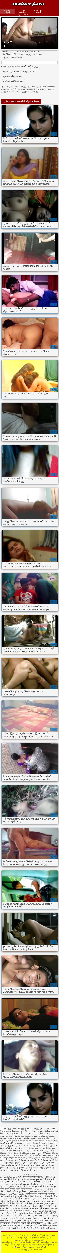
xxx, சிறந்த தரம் (37, 1128)
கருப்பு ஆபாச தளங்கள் (9, 1141)
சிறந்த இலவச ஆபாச (39, 1165)
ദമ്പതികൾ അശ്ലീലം (20, 1208)
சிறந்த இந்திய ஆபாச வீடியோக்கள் (14, 1165)
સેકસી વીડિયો (33, 1184)
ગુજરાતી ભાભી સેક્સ (8, 1225)
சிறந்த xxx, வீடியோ (15, 1150)
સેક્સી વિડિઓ (38, 1206)
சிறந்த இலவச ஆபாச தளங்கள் (26, 1167)
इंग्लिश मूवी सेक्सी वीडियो (15, 1184)
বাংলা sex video (23, 1225)
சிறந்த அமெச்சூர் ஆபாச (47, 1153)
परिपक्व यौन (31, 1194)
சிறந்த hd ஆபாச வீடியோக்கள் (19, 1145)
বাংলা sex (3, 1179)
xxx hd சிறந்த (6, 1128)
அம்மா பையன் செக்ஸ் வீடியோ (12, 1194)
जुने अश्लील (45, 1208)
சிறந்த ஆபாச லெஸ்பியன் (29, 1160)
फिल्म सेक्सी (39, 1203)
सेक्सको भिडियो (51, 1216)
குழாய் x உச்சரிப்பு (7, 1143)
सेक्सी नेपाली (26, 1189)
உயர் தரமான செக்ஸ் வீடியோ (25, 1138)
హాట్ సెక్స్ (27, 1182)
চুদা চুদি (48, 1206)
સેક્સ (2, 1213)
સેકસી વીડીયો (26, 1218)
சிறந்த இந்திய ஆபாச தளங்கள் (41, 1162)
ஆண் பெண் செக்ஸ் (35, 1220)
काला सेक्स (34, 1208)
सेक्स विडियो (44, 1225)
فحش (29, 1206)
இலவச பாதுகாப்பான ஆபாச (26, 1136)
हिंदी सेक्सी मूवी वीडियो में (41, 1196)
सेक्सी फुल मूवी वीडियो (32, 1177)
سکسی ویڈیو (37, 1199)
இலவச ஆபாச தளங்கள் (10, 1133)
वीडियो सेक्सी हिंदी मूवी (30, 1201)
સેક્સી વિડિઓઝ (50, 1223)
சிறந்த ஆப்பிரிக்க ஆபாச (13, 81)
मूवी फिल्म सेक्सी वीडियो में (31, 1213)
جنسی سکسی (37, 1189)
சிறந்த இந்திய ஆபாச (18, 1162)
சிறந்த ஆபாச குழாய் (17, 1158)
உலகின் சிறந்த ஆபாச (46, 1138)
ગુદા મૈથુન (33, 1191)
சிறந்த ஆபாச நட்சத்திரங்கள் (39, 1158)
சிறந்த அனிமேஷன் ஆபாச (25, 1153)
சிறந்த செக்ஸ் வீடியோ (28, 4)
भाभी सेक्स (15, 1223)
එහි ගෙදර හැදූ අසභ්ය (9, 1218)
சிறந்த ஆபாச (41, 1155)
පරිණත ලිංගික (12, 1213)
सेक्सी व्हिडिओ (13, 1203)
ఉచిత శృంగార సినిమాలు (28, 1228)
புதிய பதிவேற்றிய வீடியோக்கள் (22, 12)
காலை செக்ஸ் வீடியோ (48, 1141)
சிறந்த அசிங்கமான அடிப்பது (36, 1150)
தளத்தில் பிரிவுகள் (38, 11)
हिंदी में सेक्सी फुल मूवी (9, 1201)
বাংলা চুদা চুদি (39, 1216)
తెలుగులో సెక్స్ (13, 1182)
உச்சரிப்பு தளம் (44, 1136)
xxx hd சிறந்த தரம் (21, 1128)
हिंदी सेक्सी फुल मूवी (16, 1179)
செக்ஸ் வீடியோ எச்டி (8, 1177)
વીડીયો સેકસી (49, 1177)
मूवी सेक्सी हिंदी (26, 1203)
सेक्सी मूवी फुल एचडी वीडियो (17, 1196)
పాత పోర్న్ (11, 1216)
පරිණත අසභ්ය (48, 1211)
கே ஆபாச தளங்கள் (23, 1143)
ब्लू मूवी (34, 1225)
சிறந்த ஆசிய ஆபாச (8, 1155)
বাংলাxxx (37, 1182)
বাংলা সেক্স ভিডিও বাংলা (46, 1191)
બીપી (20, 1177)
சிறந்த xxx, (23, 1148)
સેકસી (2, 1182)
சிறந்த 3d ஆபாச (40, 1143)
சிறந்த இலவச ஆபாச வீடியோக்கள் (23, 1170)
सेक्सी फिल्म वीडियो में (22, 1199)
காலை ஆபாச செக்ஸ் (29, 1141)
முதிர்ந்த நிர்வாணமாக (12, 76)
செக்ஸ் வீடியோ (16, 1186)
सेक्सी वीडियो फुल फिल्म (17, 1191)
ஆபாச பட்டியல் (31, 1131)
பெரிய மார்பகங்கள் (11, 71)
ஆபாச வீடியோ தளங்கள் (48, 1131)
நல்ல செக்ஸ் (36, 1211)
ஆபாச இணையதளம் (15, 1131)
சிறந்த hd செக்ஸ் (40, 1145)
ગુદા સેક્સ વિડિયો (50, 1199)
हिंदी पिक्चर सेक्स (12, 1189)
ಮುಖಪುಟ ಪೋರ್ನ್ (25, 1216)
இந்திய (35, 67)
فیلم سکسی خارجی (46, 1184)
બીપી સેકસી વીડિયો (8, 1228)
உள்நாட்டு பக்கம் (7, 11)
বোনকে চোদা (30, 1179)
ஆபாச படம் (4, 1186)
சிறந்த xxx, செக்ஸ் (37, 1148)
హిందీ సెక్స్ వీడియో (17, 1206)
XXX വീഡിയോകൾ (48, 1228)
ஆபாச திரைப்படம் (18, 1220)
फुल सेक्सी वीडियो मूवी (45, 1179)
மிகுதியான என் (29, 71)
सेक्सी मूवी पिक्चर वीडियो (43, 1218)
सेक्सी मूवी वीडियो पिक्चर (32, 1223)
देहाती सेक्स (5, 1220)
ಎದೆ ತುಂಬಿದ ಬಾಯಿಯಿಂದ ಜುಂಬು (17, 1211)
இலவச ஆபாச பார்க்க (30, 1133)
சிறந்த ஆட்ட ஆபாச (26, 1155)
